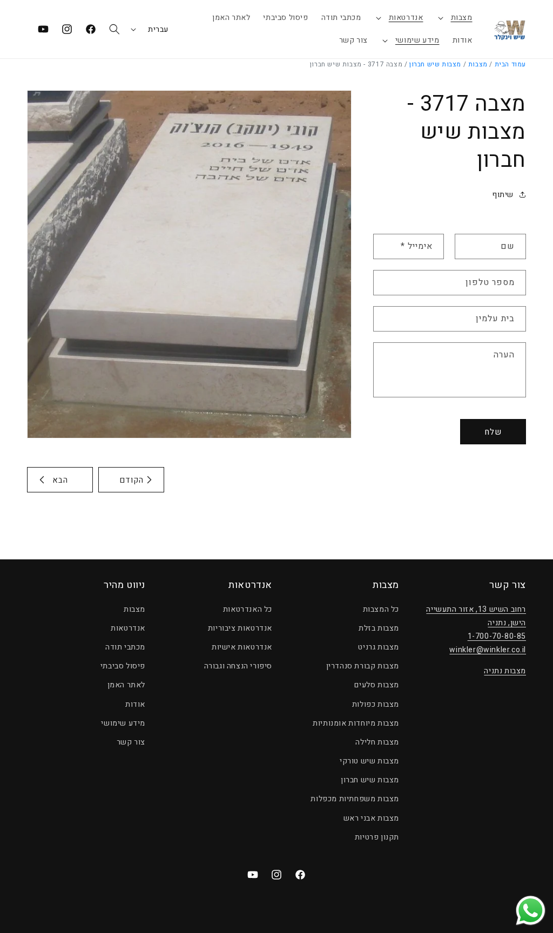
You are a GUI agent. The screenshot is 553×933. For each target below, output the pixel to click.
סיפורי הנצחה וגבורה (238, 666)
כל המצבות (381, 609)
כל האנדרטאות (247, 609)
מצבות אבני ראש (371, 818)
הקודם (131, 480)
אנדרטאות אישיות (242, 647)
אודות (135, 704)
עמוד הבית (510, 64)
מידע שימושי (417, 40)
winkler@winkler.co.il (487, 649)
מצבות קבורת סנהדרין (362, 666)
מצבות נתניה (505, 671)
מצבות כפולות (375, 704)
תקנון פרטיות (377, 837)
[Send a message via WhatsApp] (531, 911)
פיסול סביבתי (122, 666)
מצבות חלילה (377, 742)
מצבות (462, 17)
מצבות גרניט (378, 647)
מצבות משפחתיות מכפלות (355, 798)
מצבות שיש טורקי (369, 761)
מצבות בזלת (379, 628)
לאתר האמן (126, 685)
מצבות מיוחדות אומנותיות (356, 723)
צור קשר (131, 742)
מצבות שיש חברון (435, 64)
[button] (454, 17)
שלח (493, 432)
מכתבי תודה (125, 647)
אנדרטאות (406, 17)
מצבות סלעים (376, 685)
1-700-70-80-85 (497, 636)
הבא (60, 480)
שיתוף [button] (503, 194)
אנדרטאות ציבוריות (240, 628)
